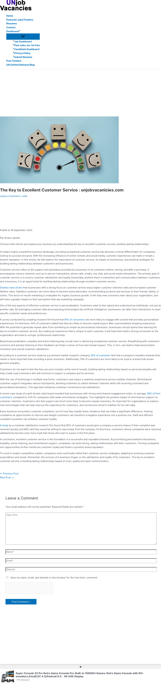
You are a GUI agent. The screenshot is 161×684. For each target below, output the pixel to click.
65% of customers (101, 355)
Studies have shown (11, 287)
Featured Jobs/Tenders (19, 19)
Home (9, 15)
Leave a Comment (10, 196)
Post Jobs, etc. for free (27, 45)
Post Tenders (13, 60)
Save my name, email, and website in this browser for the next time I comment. (54, 577)
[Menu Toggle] (23, 36)
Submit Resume (23, 57)
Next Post (7, 477)
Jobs (24, 196)
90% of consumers (74, 319)
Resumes (11, 23)
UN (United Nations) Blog (20, 64)
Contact (11, 27)
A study (4, 425)
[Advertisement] (80, 93)
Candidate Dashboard (26, 49)
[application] (20, 31)
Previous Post (9, 473)
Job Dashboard (23, 41)
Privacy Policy (22, 53)
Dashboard (12, 31)
